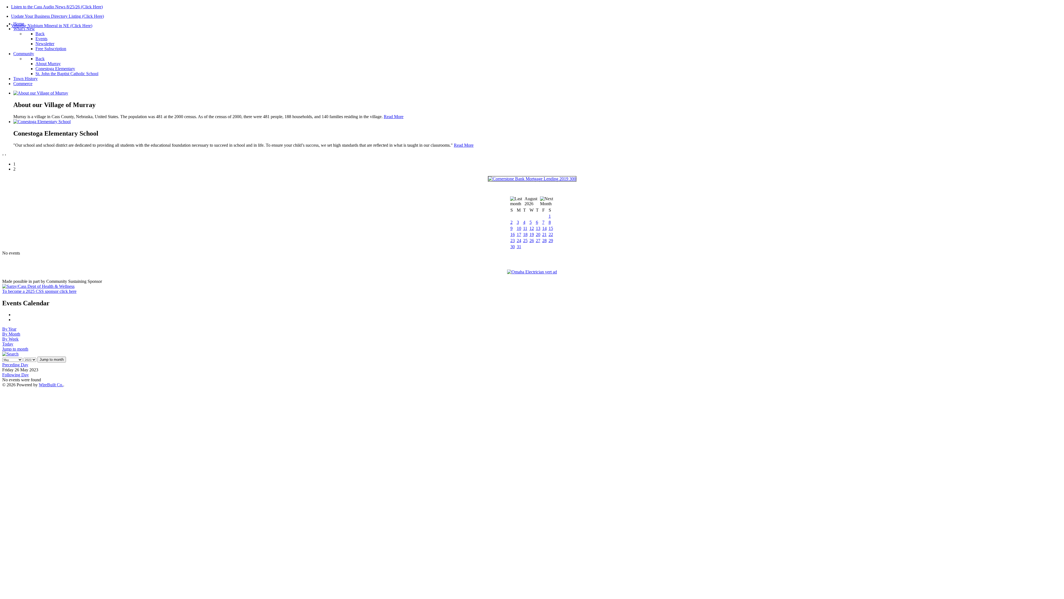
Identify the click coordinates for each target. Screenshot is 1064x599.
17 (519, 234)
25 (525, 240)
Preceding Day (15, 364)
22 (551, 234)
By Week (10, 339)
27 (538, 240)
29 (551, 240)
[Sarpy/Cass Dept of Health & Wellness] (38, 286)
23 (512, 240)
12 (532, 228)
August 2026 (531, 201)
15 (551, 228)
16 (512, 234)
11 (525, 228)
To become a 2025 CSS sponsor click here (39, 291)
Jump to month (15, 349)
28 (544, 240)
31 (519, 246)
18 (525, 234)
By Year (9, 329)
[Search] (10, 354)
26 (532, 240)
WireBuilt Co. (51, 384)
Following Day (15, 374)
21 (544, 234)
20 (538, 234)
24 (519, 240)
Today (7, 344)
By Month (11, 334)
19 (532, 234)
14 (544, 228)
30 (512, 246)
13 (538, 228)
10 (519, 228)
